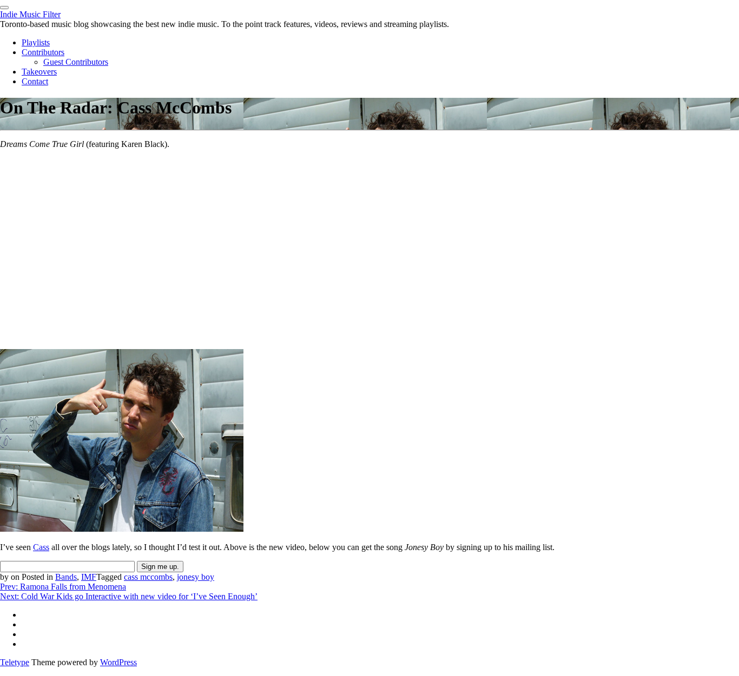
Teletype (14, 662)
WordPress (118, 662)
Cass (41, 547)
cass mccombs (148, 576)
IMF (88, 576)
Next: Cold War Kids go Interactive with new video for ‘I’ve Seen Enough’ (129, 596)
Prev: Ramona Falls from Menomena (63, 586)
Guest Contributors (75, 61)
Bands (66, 576)
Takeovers (39, 71)
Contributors (43, 52)
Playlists (36, 42)
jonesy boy (195, 576)
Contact (35, 81)
